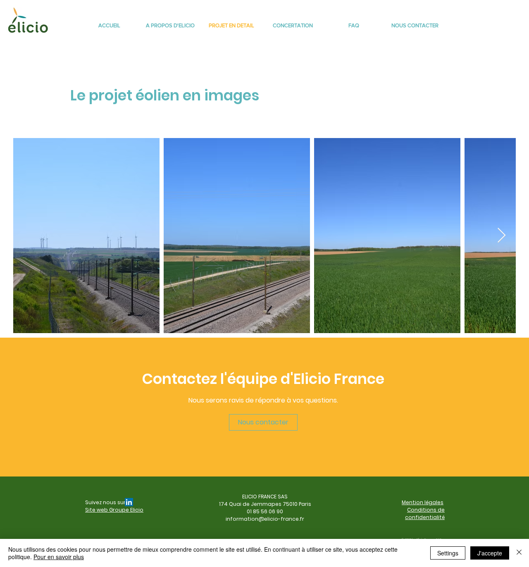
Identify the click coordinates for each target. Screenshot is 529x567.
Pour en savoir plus (58, 557)
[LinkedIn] (129, 502)
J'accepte (489, 553)
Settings (447, 553)
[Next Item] (501, 236)
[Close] (519, 553)
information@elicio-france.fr (265, 518)
